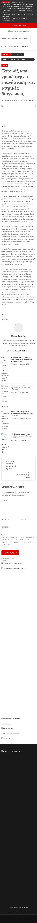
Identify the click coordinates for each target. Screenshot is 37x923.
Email (23, 519)
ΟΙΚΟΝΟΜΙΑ (12, 39)
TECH (26, 39)
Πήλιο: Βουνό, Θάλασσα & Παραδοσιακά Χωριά (14, 19)
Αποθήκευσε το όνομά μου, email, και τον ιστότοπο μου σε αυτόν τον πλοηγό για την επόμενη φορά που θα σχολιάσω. (18, 541)
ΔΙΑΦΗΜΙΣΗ (23, 912)
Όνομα (5, 519)
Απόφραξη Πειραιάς (12, 2)
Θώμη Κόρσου (29, 100)
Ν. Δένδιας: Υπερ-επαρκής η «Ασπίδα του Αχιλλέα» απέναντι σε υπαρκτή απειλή (22, 359)
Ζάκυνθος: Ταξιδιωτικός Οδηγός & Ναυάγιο (17, 11)
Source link (5, 319)
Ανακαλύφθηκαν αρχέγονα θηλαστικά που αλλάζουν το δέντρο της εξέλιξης (22, 413)
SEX (20, 39)
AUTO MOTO (14, 46)
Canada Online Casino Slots (10, 733)
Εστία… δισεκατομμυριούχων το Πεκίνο (24, 474)
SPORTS (4, 46)
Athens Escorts (6, 724)
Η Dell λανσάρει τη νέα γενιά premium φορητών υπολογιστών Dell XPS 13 (22, 436)
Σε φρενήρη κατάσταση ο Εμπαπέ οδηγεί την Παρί (11, 465)
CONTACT (24, 46)
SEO (30, 912)
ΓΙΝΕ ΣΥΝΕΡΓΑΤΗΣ (12, 912)
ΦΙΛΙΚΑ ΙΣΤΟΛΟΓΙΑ (14, 907)
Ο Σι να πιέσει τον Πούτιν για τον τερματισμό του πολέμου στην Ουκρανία (22, 387)
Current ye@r (8, 558)
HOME (3, 39)
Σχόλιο (5, 500)
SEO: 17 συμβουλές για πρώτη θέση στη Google (17, 15)
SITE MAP (25, 907)
